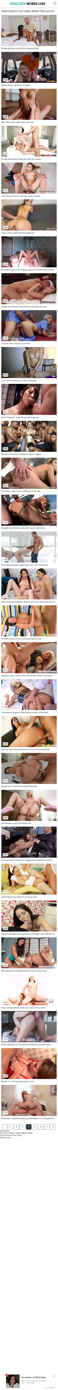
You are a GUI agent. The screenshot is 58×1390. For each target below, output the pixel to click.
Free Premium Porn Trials (11, 1135)
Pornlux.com (5, 1138)
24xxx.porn (4, 1131)
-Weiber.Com (27, 4)
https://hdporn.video (24, 1133)
